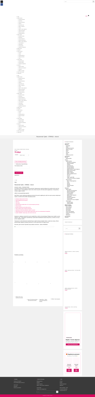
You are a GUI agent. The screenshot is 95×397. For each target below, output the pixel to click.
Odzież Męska (19, 59)
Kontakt (61, 382)
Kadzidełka (68, 145)
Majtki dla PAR (68, 158)
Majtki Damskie (22, 149)
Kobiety (18, 149)
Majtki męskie (19, 34)
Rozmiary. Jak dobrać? (17, 387)
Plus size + (69, 174)
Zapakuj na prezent (69, 154)
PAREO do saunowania (22, 67)
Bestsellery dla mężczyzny (72, 190)
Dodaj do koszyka (19, 172)
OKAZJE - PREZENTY (68, 205)
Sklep (18, 16)
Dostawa (38, 382)
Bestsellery (20, 20)
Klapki (67, 146)
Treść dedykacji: (18, 165)
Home (15, 149)
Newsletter (15, 386)
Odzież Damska (19, 51)
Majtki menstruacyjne (71, 170)
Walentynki (68, 214)
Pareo (19, 58)
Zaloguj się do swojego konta (41, 389)
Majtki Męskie (68, 189)
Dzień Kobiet (68, 209)
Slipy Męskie (21, 44)
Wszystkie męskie (21, 36)
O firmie (61, 381)
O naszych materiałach (63, 389)
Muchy (67, 150)
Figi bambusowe (21, 83)
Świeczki (67, 152)
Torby (67, 153)
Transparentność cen (63, 390)
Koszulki (20, 52)
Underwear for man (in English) (73, 199)
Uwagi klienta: (16, 175)
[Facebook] (1, 4)
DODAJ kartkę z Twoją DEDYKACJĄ (22, 164)
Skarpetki (18, 49)
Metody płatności (39, 381)
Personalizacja (67, 216)
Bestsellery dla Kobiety (71, 162)
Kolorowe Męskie (70, 192)
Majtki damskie (19, 18)
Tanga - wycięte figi (70, 177)
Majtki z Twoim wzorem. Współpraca (43, 385)
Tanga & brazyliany (22, 30)
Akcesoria (18, 65)
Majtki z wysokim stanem (72, 173)
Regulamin (61, 385)
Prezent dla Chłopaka (70, 211)
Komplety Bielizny (21, 33)
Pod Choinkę (68, 210)
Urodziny (67, 213)
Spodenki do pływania (22, 47)
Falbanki (20, 23)
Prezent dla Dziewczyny (70, 212)
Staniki (20, 54)
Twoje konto (19, 73)
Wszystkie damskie (22, 19)
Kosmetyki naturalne (70, 148)
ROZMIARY (20, 212)
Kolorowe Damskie (22, 22)
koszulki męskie (21, 62)
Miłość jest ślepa (68, 204)
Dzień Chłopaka (69, 206)
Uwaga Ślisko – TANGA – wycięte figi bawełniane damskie (43, 300)
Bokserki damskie (21, 31)
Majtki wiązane (70, 171)
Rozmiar (16, 154)
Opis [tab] (16, 180)
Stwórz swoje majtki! (20, 130)
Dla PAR (66, 157)
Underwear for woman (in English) (73, 178)
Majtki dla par (19, 48)
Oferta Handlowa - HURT (64, 387)
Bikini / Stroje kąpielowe (71, 180)
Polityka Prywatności (63, 383)
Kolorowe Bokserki (22, 38)
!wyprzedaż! (67, 143)
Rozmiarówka (39, 387)
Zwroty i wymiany (40, 383)
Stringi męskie (21, 45)
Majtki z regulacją (21, 26)
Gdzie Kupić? (16, 384)
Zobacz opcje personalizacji (73, 344)
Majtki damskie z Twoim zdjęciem (73, 169)
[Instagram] (1, 1)
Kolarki (68, 183)
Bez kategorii (67, 156)
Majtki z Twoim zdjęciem (23, 29)
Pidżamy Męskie (21, 60)
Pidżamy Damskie (21, 56)
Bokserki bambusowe (22, 40)
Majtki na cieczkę (21, 70)
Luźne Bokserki (21, 101)
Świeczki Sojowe (21, 66)
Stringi (20, 27)
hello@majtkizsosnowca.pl (20, 382)
